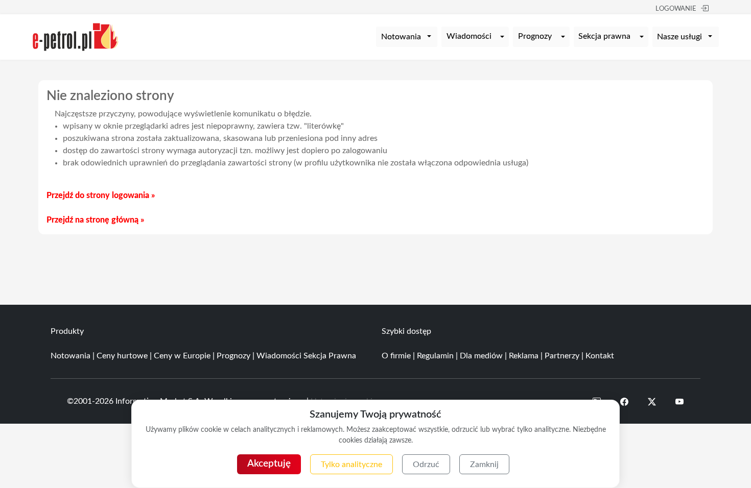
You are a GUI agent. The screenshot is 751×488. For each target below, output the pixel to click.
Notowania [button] (401, 37)
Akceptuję (269, 464)
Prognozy (535, 36)
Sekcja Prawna (329, 356)
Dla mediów (481, 356)
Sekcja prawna (604, 36)
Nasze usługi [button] (679, 37)
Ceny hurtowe (122, 356)
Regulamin (435, 356)
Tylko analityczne (351, 464)
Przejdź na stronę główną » (95, 220)
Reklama (523, 356)
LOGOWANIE (675, 9)
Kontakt (599, 356)
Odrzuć (426, 464)
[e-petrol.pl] (75, 36)
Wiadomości (469, 36)
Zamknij (484, 464)
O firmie (396, 356)
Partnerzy (562, 356)
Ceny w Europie (182, 356)
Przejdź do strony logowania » (100, 195)
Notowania (70, 356)
